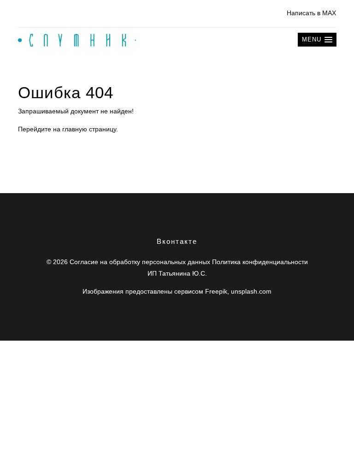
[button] (317, 40)
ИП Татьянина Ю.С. (177, 273)
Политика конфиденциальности (260, 262)
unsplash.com (251, 291)
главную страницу (89, 129)
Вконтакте (177, 241)
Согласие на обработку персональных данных (140, 262)
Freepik (216, 291)
